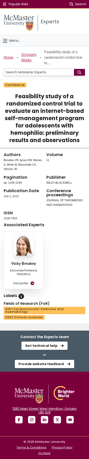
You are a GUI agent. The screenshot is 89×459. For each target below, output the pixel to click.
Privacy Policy (62, 447)
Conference (14, 85)
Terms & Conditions (31, 447)
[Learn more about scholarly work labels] (21, 296)
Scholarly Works (29, 57)
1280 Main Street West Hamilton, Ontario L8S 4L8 (45, 410)
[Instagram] (31, 419)
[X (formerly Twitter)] (57, 419)
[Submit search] (79, 72)
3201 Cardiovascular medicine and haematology (34, 310)
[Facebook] (19, 419)
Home (8, 57)
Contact (44, 453)
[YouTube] (70, 419)
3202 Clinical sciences (24, 317)
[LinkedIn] (44, 419)
